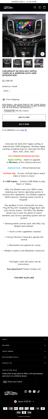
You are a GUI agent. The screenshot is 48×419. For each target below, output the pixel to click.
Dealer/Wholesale (10, 357)
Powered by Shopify (24, 416)
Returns (6, 345)
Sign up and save (9, 370)
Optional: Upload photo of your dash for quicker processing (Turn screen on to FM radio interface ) (24, 106)
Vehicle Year (9, 86)
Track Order (7, 351)
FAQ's (4, 339)
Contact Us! (35, 269)
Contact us (7, 363)
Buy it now (24, 124)
